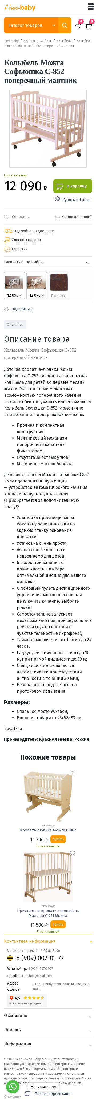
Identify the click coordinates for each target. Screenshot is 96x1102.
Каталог (29, 41)
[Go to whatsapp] (12, 1086)
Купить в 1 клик (76, 200)
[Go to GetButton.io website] (12, 1096)
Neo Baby (12, 41)
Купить (58, 839)
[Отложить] (72, 773)
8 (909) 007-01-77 (40, 958)
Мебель (46, 41)
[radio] (14, 285)
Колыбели (64, 41)
